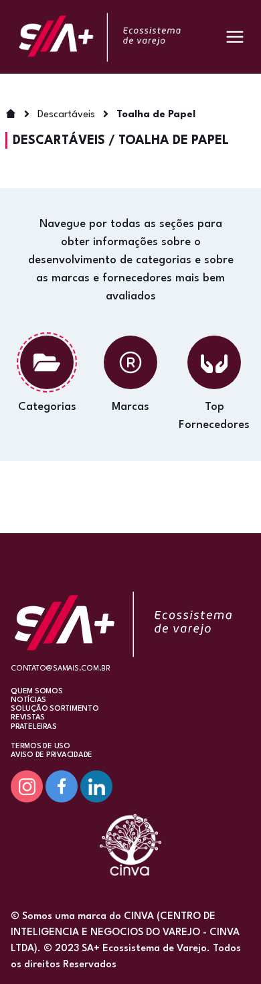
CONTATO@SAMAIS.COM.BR (60, 669)
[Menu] (235, 36)
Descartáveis (66, 115)
